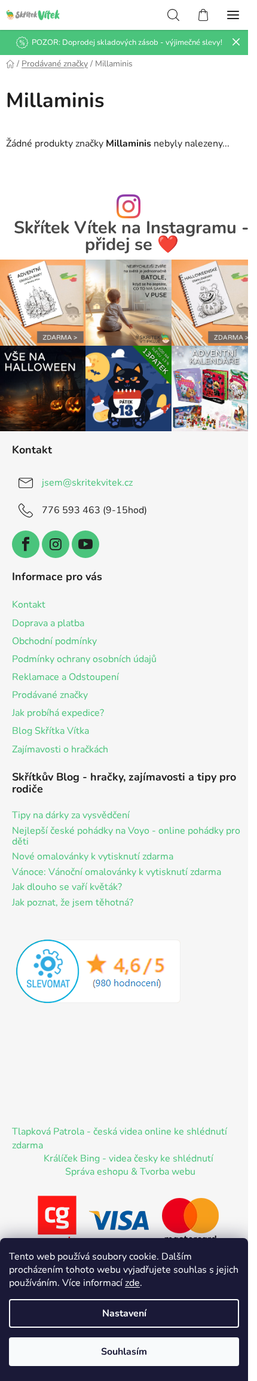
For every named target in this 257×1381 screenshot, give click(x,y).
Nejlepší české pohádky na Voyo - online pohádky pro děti (126, 836)
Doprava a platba (48, 623)
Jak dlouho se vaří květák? (67, 887)
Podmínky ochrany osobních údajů (84, 659)
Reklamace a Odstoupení (65, 677)
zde (132, 1282)
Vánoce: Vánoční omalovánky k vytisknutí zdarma (116, 872)
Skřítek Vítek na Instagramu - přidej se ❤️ (131, 237)
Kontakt (28, 604)
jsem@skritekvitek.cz (87, 482)
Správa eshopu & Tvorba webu (130, 1171)
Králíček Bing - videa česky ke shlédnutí (128, 1158)
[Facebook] (25, 544)
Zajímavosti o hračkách (60, 749)
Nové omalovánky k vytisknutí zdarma (92, 857)
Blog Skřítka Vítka (50, 730)
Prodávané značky (50, 695)
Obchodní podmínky (54, 641)
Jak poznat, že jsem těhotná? (72, 903)
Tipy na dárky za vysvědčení (71, 815)
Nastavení (124, 1313)
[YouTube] (85, 544)
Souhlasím (124, 1351)
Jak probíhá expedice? (58, 713)
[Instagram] (55, 544)
